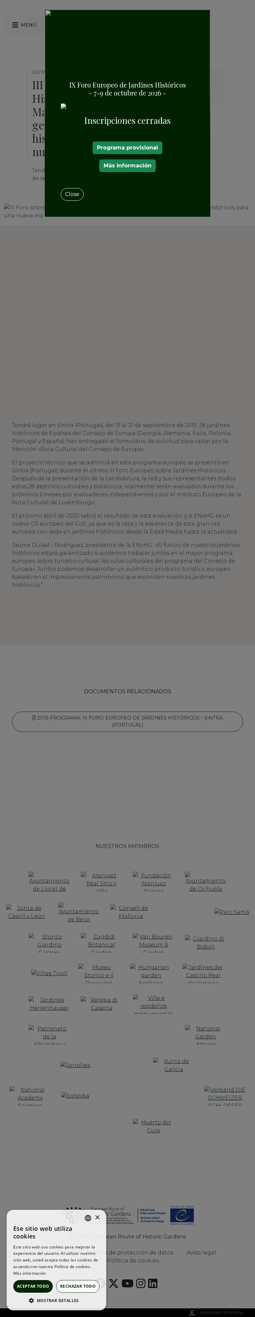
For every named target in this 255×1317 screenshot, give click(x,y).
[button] (56, 1300)
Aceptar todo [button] (33, 1286)
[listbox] (88, 1218)
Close (72, 194)
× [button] (97, 1217)
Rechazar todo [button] (78, 1286)
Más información (127, 165)
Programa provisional (127, 147)
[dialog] (56, 1260)
